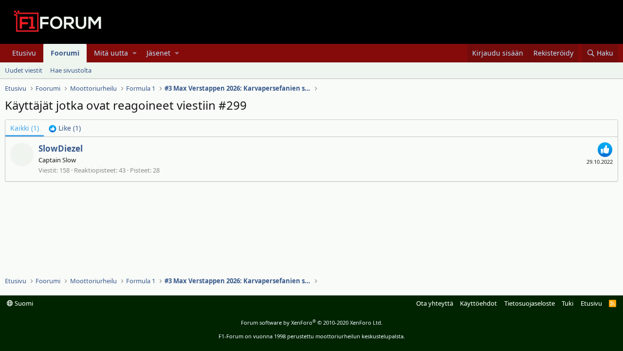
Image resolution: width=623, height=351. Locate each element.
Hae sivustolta (71, 70)
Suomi (23, 303)
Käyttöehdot (478, 303)
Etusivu (24, 53)
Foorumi (65, 53)
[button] (134, 53)
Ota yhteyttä (434, 303)
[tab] (65, 128)
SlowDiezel (60, 148)
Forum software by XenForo (312, 322)
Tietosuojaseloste (529, 303)
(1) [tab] (24, 128)
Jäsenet (158, 53)
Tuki (567, 303)
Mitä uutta (111, 53)
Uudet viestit (23, 70)
